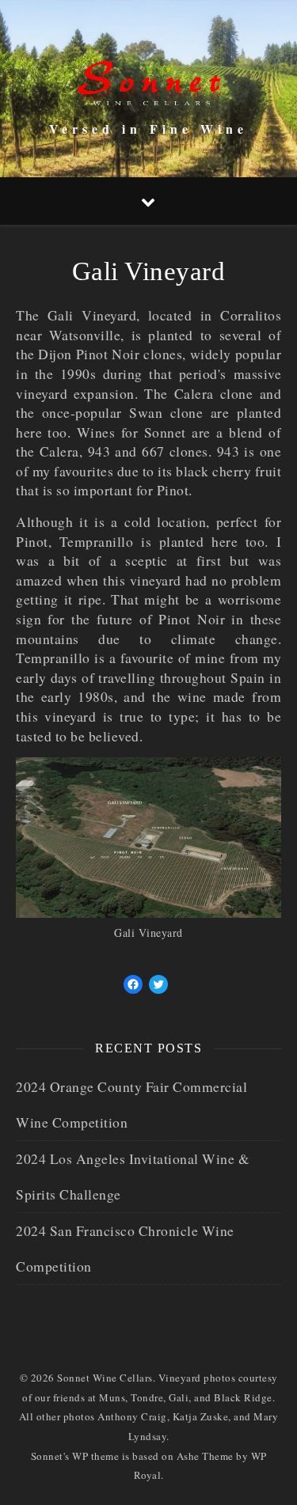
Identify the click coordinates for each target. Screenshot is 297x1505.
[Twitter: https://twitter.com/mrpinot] (158, 984)
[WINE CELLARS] (149, 75)
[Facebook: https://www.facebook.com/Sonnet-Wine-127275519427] (133, 984)
